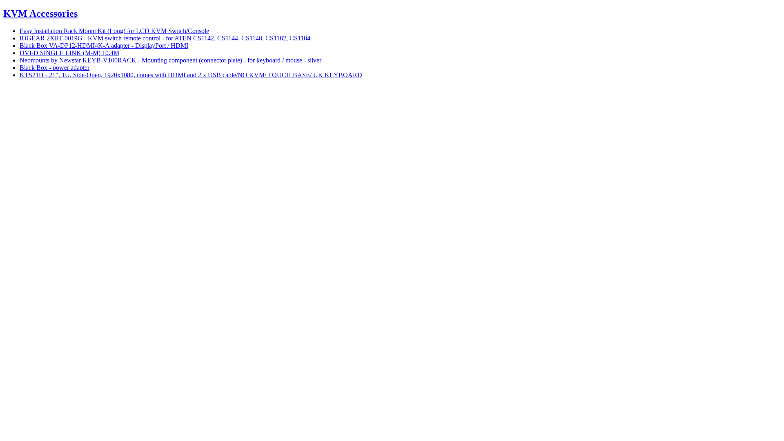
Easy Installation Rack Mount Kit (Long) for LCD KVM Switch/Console (114, 30)
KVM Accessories (40, 13)
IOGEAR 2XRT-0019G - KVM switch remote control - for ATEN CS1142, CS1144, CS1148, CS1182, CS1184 (165, 38)
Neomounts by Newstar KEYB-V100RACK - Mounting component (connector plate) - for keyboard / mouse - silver (170, 60)
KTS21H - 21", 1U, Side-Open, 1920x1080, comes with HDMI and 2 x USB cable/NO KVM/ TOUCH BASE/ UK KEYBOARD (191, 74)
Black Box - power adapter (54, 67)
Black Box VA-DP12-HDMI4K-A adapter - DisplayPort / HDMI (104, 45)
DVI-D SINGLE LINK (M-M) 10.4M (69, 52)
